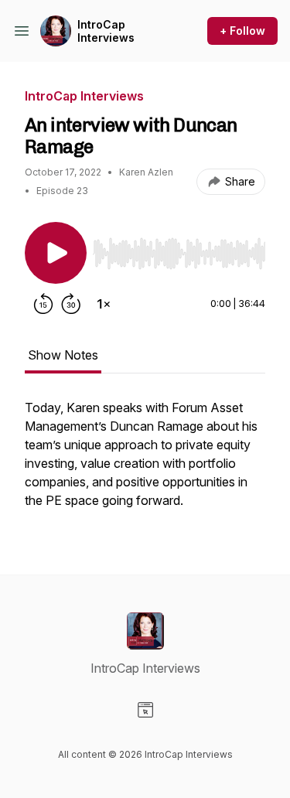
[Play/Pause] (56, 253)
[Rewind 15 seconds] (43, 304)
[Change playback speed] (103, 304)
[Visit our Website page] (145, 710)
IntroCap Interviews (106, 31)
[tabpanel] (145, 461)
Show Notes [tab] (63, 355)
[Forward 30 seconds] (71, 304)
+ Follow (242, 30)
